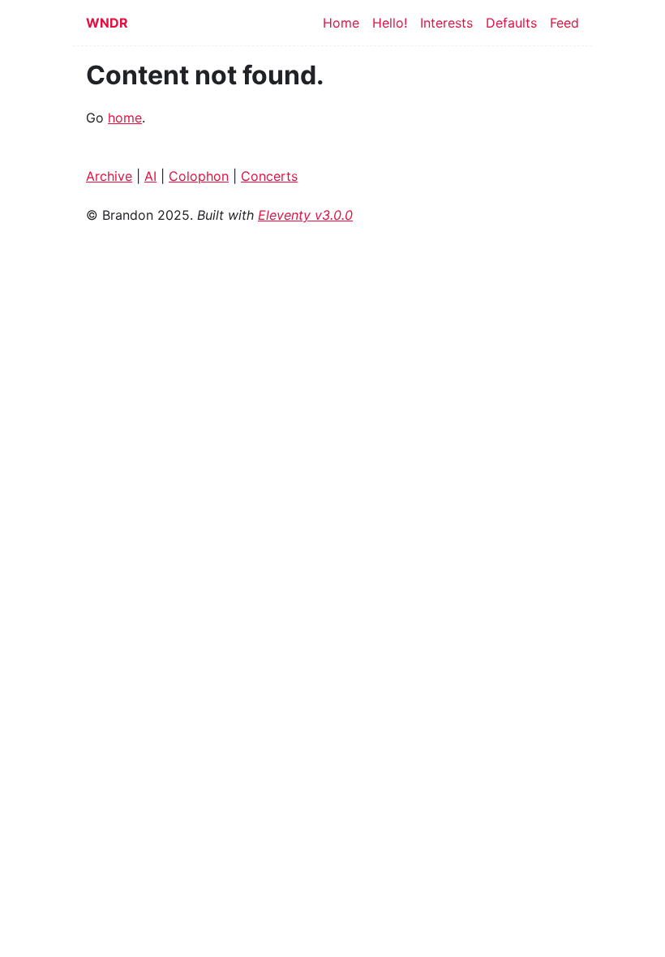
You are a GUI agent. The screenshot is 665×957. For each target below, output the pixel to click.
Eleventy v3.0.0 (305, 215)
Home (341, 23)
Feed (564, 23)
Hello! (389, 23)
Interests (446, 23)
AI (150, 176)
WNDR (107, 23)
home (125, 117)
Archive (109, 176)
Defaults (511, 23)
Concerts (269, 176)
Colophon (199, 176)
